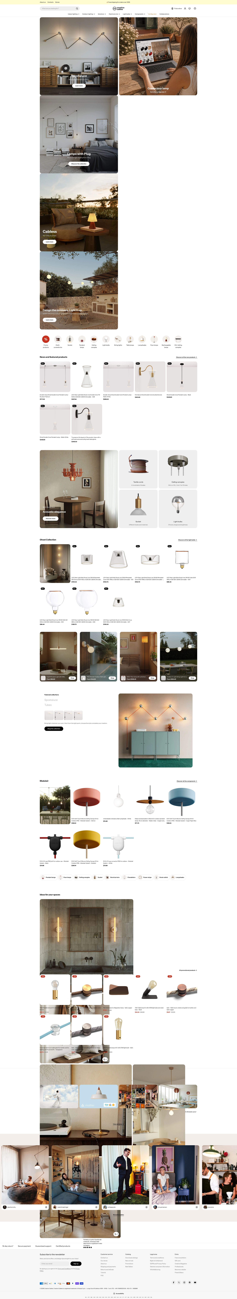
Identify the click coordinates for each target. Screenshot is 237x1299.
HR (115, 1297)
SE (140, 1297)
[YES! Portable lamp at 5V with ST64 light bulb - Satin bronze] (118, 1029)
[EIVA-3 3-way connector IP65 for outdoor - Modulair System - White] (118, 843)
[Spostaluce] (155, 730)
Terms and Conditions (64, 1269)
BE (91, 1297)
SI (142, 1297)
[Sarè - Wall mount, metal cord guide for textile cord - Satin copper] (182, 989)
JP (125, 1297)
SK (137, 1297)
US (148, 1297)
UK (145, 1297)
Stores (57, 2)
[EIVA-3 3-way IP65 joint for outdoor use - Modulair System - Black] (55, 843)
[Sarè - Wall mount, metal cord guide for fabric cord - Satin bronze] (86, 989)
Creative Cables (48, 1288)
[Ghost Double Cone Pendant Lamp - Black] (182, 377)
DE (100, 1297)
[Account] (185, 8)
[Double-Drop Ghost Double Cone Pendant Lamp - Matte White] (118, 377)
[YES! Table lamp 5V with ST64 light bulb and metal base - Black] (150, 989)
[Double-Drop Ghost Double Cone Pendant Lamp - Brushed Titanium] (55, 377)
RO (134, 1297)
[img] (94, 1247)
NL (128, 1297)
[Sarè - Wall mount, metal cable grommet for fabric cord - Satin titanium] (86, 1029)
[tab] (51, 700)
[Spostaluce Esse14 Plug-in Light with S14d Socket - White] (49, 715)
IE (120, 1297)
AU (85, 1297)
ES (106, 1297)
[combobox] (60, 8)
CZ (97, 1297)
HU (117, 1297)
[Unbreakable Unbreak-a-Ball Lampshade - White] (118, 800)
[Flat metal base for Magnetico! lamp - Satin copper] (118, 989)
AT (88, 1297)
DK (103, 1297)
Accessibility (120, 1293)
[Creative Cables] (55, 563)
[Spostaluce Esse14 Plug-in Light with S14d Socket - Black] (58, 715)
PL (131, 1297)
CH (94, 1297)
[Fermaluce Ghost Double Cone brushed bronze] (150, 377)
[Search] (77, 8)
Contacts (50, 2)
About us (43, 2)
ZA (151, 1297)
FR (109, 1297)
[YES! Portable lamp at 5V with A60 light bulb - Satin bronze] (55, 989)
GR (112, 1297)
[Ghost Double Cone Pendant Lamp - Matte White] (55, 419)
